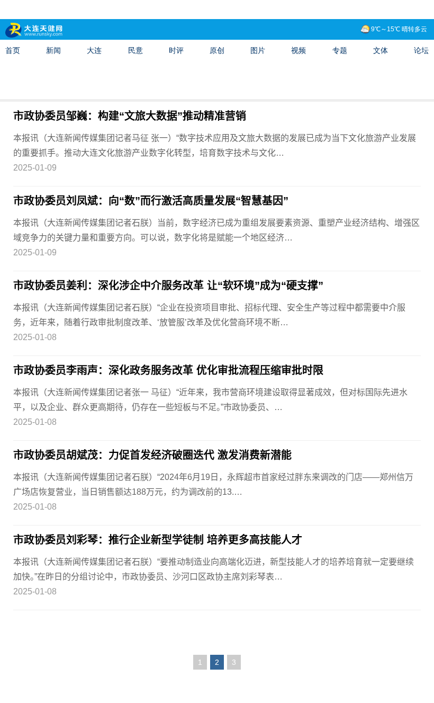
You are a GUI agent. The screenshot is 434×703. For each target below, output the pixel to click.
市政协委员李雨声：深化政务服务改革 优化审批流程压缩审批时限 (168, 370)
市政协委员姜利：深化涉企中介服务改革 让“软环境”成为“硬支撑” (168, 285)
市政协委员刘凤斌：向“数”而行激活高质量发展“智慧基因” (150, 201)
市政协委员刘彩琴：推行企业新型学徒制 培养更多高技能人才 (157, 540)
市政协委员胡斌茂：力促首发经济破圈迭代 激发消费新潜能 (152, 455)
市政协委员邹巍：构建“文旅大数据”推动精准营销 (129, 116)
